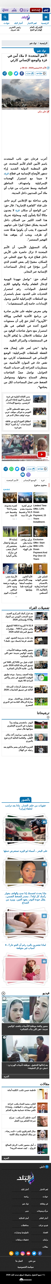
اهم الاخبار (32, 23)
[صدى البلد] (25, 17)
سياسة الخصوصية (26, 1267)
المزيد (6, 1076)
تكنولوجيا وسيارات (21, 1232)
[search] (5, 17)
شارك (28, 73)
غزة (7, 173)
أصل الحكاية (24, 1218)
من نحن (32, 1261)
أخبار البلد (18, 23)
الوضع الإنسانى (29, 480)
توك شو (33, 43)
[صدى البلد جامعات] (23, 10)
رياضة (26, 1196)
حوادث (7, 23)
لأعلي (42, 1167)
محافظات (25, 1225)
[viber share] (28, 474)
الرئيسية (45, 23)
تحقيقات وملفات (22, 1240)
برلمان (45, 1240)
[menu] (46, 17)
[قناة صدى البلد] (46, 10)
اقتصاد (45, 1232)
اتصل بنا (19, 1261)
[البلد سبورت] (36, 10)
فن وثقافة (44, 1204)
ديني (27, 1211)
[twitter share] (16, 73)
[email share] (4, 73)
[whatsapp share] (10, 73)
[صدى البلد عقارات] (14, 10)
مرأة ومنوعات (42, 1211)
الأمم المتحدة (12, 480)
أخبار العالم (43, 1218)
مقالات (45, 1247)
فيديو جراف (43, 1225)
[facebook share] (22, 73)
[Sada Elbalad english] (5, 10)
